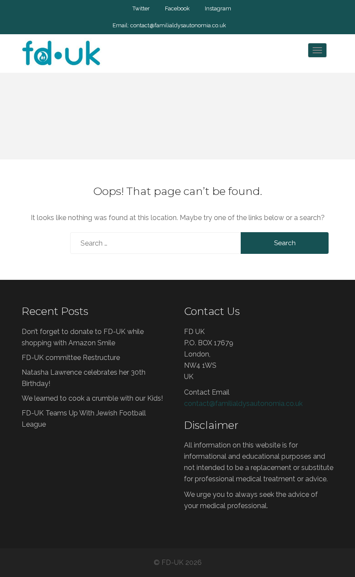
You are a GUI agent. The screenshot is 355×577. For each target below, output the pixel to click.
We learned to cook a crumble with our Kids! (92, 398)
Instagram (218, 8)
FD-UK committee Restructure (71, 357)
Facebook (177, 8)
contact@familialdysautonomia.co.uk (178, 25)
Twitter (141, 8)
